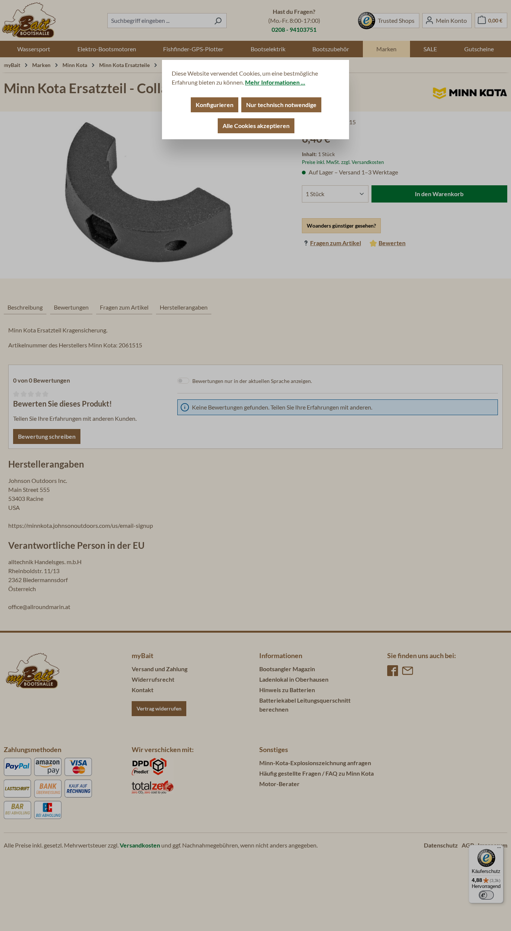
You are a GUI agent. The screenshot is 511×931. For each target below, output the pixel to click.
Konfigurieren (214, 104)
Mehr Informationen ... (275, 82)
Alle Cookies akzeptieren (256, 125)
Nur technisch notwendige (281, 104)
